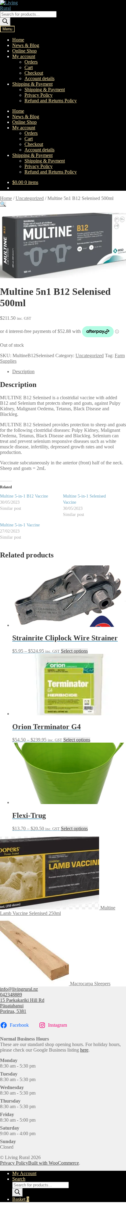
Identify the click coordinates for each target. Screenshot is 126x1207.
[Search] (5, 22)
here (84, 1050)
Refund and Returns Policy (50, 100)
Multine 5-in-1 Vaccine (20, 525)
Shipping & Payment (32, 84)
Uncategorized (30, 198)
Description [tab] (23, 371)
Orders (31, 61)
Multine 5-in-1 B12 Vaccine (24, 496)
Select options (74, 651)
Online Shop (24, 50)
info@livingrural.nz (19, 989)
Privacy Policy (38, 95)
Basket (20, 1199)
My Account (24, 1173)
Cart (28, 67)
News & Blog (25, 45)
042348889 (11, 994)
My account (23, 56)
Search (18, 1179)
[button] (3, 204)
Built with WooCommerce (53, 1163)
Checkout (33, 73)
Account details (39, 78)
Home (18, 39)
